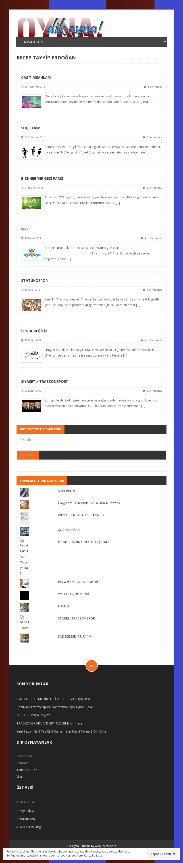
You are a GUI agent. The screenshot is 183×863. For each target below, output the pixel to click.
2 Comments (154, 137)
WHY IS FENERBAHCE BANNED (81, 515)
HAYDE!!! (64, 606)
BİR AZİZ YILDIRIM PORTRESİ (79, 582)
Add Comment (153, 238)
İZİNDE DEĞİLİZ (34, 331)
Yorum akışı (27, 818)
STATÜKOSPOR (34, 280)
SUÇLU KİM (31, 128)
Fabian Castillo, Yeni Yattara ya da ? (83, 542)
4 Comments (154, 289)
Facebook (27, 455)
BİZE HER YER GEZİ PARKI (42, 178)
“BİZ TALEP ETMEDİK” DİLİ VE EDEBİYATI (47, 699)
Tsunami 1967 (27, 770)
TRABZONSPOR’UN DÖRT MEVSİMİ (43, 723)
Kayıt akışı (26, 810)
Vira (19, 776)
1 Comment (155, 86)
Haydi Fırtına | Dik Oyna (89, 731)
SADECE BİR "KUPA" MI (75, 636)
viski (87, 699)
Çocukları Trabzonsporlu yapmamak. (43, 707)
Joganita (22, 763)
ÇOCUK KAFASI (69, 529)
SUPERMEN (66, 491)
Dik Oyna (73, 846)
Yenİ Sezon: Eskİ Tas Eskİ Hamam (41, 731)
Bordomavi (25, 756)
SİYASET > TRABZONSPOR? (44, 381)
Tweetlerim (28, 439)
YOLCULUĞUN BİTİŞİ (73, 594)
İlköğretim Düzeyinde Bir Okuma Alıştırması (89, 503)
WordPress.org (30, 827)
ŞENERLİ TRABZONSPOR (76, 618)
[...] (152, 102)
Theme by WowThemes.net (99, 846)
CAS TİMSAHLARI (36, 77)
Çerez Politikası (93, 855)
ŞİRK (25, 229)
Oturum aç (27, 802)
